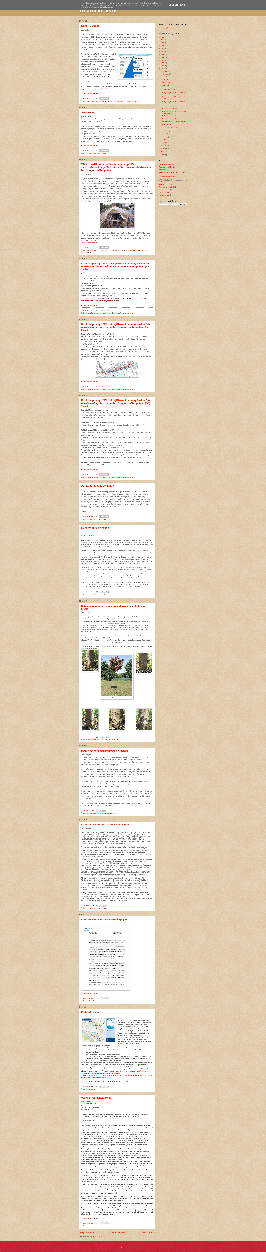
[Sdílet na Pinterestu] (108, 98)
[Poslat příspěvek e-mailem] (96, 98)
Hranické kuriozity (164, 190)
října (164, 77)
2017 (162, 51)
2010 (162, 152)
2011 (162, 69)
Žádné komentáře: (88, 98)
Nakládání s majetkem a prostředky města (104, 101)
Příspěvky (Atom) (97, 1236)
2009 (162, 155)
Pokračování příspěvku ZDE (89, 93)
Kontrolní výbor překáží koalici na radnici (105, 824)
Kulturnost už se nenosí (95, 527)
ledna (164, 148)
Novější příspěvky (86, 1232)
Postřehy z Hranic (164, 184)
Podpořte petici (90, 1012)
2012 (162, 66)
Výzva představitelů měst (96, 1097)
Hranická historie (164, 192)
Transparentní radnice (132, 101)
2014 (162, 60)
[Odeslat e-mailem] (100, 98)
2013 (162, 63)
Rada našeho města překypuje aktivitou (104, 750)
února (164, 145)
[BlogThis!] (102, 98)
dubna (165, 140)
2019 (162, 45)
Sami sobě (87, 112)
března (165, 142)
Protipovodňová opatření (119, 250)
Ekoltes (88, 101)
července (166, 131)
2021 (162, 40)
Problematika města (165, 164)
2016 (162, 54)
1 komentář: (86, 810)
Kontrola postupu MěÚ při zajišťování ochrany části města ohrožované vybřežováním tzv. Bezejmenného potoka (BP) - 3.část (116, 266)
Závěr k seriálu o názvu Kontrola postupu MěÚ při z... (172, 88)
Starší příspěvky (148, 1232)
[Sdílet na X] (104, 98)
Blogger (146, 1248)
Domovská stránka (117, 1232)
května (165, 137)
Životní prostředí (86, 252)
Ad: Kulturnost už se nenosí (98, 485)
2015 (162, 57)
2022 (162, 37)
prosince (165, 71)
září (164, 80)
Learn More (173, 5)
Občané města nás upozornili (168, 176)
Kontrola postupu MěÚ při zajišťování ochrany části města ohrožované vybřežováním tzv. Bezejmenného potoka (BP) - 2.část (116, 327)
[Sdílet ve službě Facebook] (106, 98)
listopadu (166, 74)
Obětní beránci (90, 25)
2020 (162, 43)
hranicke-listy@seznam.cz (167, 28)
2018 (162, 48)
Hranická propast (164, 195)
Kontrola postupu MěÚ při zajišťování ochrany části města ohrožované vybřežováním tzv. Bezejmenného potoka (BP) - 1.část (116, 403)
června (165, 134)
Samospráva (121, 101)
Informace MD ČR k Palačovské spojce (104, 919)
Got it (182, 5)
